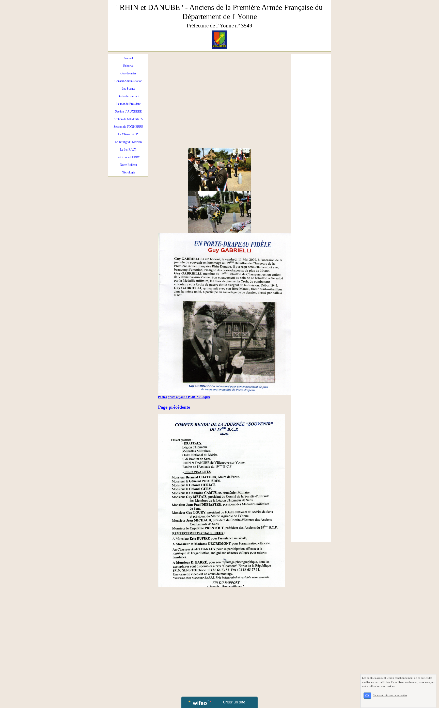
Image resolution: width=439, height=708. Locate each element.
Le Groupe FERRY (128, 157)
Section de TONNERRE (128, 126)
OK (367, 695)
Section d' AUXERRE (128, 111)
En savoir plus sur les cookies (390, 695)
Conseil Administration (128, 81)
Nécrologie (128, 172)
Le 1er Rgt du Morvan (128, 142)
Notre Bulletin (128, 165)
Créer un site (234, 701)
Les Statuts (128, 88)
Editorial (128, 66)
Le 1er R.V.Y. (128, 149)
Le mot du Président (128, 104)
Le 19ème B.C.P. (128, 134)
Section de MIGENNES (128, 119)
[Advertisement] (219, 95)
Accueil (128, 58)
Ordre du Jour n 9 (128, 96)
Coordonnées (128, 73)
